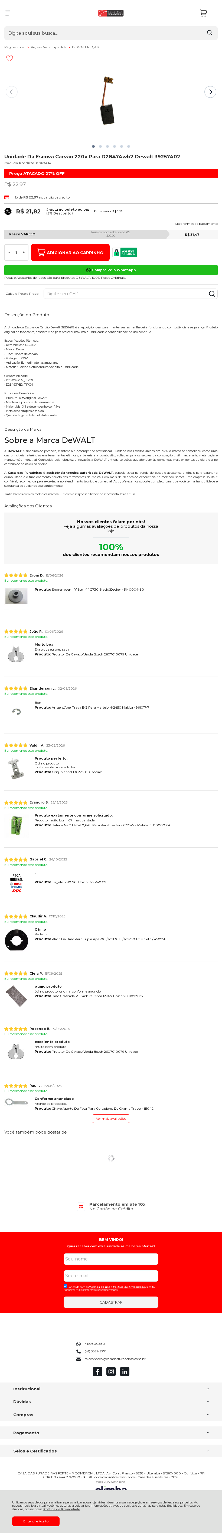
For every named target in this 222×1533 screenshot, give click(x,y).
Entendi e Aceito (35, 1521)
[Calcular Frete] (212, 294)
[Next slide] (210, 92)
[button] (93, 146)
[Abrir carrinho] (207, 13)
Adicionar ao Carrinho (75, 252)
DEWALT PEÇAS (85, 47)
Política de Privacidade (61, 1509)
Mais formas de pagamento (196, 224)
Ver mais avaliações (111, 1118)
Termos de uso (99, 1286)
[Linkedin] (124, 1375)
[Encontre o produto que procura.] (209, 33)
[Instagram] (111, 1375)
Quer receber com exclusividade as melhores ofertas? (111, 1246)
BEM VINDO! (111, 1239)
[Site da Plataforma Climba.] (111, 1489)
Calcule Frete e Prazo (22, 293)
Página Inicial (15, 47)
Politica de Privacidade (129, 1286)
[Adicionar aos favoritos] (9, 58)
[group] (110, 1206)
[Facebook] (97, 1375)
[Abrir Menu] (8, 13)
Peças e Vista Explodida (49, 47)
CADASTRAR (111, 1302)
